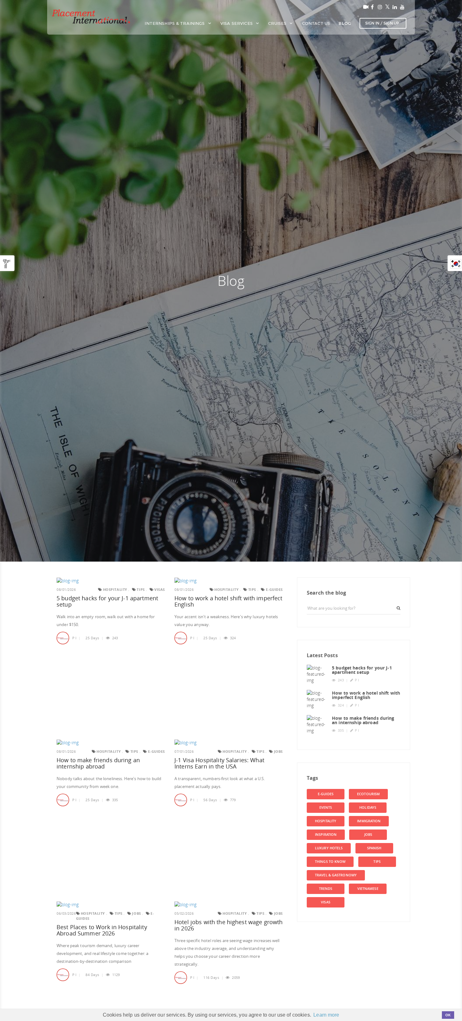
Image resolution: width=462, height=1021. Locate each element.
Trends (326, 888)
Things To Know (330, 861)
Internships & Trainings (175, 23)
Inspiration (326, 834)
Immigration (369, 821)
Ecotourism (368, 794)
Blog (344, 23)
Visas (325, 902)
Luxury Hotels (329, 848)
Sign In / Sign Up (382, 23)
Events (325, 807)
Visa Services (237, 23)
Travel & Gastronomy (336, 875)
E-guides (325, 794)
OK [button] (448, 1015)
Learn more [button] (326, 1015)
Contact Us (316, 23)
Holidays (367, 807)
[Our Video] (364, 7)
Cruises (278, 23)
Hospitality (325, 821)
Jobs (368, 834)
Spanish (374, 848)
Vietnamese (367, 888)
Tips (376, 861)
